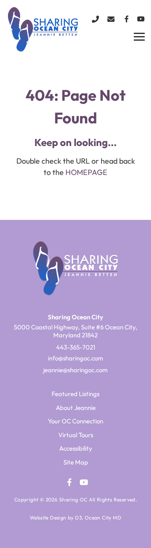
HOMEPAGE (86, 172)
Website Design (48, 517)
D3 (78, 517)
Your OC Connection (75, 421)
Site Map (75, 462)
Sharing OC (73, 499)
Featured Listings (75, 394)
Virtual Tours (75, 435)
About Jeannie (76, 408)
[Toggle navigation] (139, 37)
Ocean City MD (103, 517)
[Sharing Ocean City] (37, 29)
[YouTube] (141, 19)
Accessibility (75, 448)
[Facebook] (127, 19)
